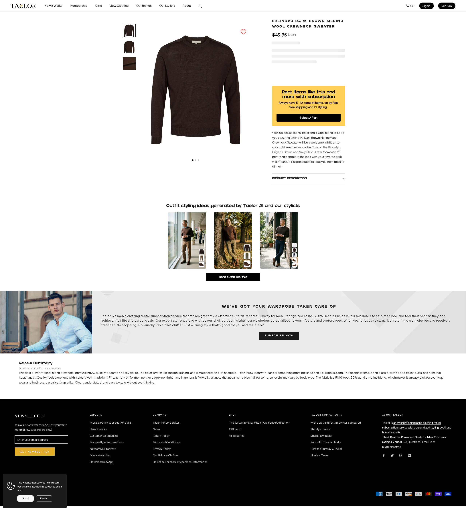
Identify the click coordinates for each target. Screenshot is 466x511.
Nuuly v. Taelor (320, 455)
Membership (78, 5)
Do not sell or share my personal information (180, 461)
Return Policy (161, 435)
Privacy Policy (162, 448)
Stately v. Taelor (320, 429)
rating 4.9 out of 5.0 (394, 441)
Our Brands (144, 5)
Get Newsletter (35, 451)
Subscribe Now (279, 336)
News (156, 429)
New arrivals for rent (103, 448)
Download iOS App (102, 461)
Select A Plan (308, 117)
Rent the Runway (400, 437)
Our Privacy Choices (165, 455)
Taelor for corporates (166, 422)
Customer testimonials (104, 435)
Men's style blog (100, 455)
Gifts (98, 5)
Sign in (426, 5)
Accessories (236, 435)
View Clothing (119, 5)
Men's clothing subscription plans (110, 422)
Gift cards (235, 429)
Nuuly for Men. (424, 437)
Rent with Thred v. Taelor (326, 442)
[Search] (200, 5)
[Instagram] (400, 455)
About (187, 5)
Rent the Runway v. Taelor (326, 448)
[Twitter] (392, 455)
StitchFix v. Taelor (322, 435)
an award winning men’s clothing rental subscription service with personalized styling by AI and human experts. (416, 427)
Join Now (446, 5)
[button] (243, 32)
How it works (98, 429)
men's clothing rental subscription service (149, 316)
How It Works (53, 5)
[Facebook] (383, 455)
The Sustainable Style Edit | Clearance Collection (259, 422)
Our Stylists (167, 5)
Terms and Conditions (166, 442)
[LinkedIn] (409, 455)
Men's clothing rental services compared (336, 422)
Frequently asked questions (107, 442)
